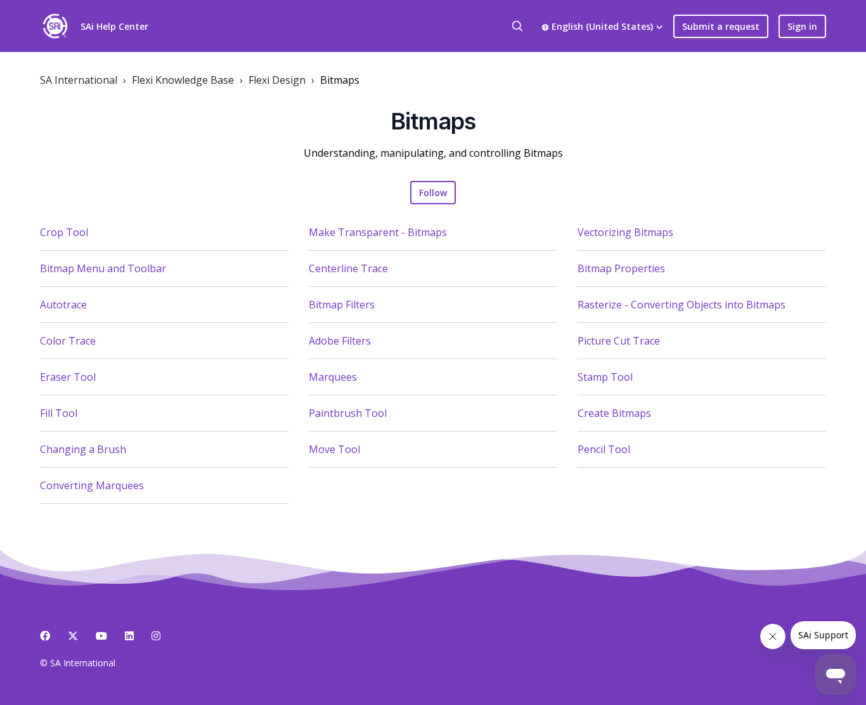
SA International (78, 80)
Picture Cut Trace (619, 341)
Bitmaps (339, 80)
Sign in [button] (802, 26)
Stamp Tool (605, 377)
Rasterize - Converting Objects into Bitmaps (681, 305)
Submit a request (720, 26)
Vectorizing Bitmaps (625, 232)
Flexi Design (277, 80)
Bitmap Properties (621, 268)
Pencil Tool (604, 449)
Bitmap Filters (342, 305)
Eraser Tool (68, 377)
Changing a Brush (83, 449)
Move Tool (334, 449)
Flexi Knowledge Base (183, 80)
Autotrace (63, 305)
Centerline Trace (348, 268)
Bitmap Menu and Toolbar (103, 268)
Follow (433, 193)
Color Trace (68, 341)
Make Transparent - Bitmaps (378, 232)
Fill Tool (58, 413)
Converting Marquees (92, 485)
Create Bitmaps (614, 413)
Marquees (333, 377)
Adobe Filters (340, 341)
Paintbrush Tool (348, 413)
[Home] (55, 26)
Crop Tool (64, 232)
